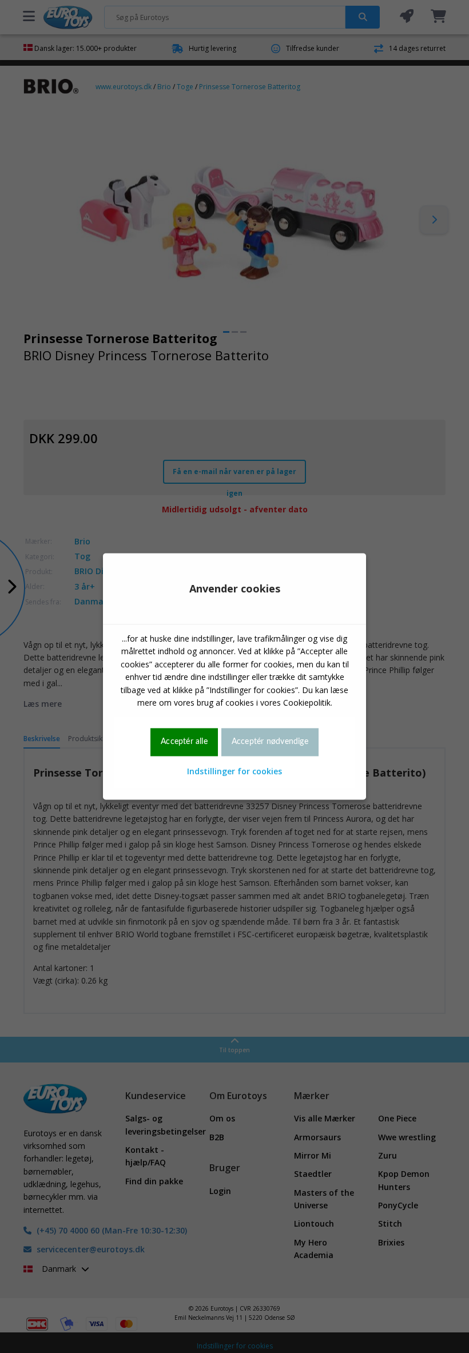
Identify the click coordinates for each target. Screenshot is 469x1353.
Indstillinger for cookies (234, 771)
